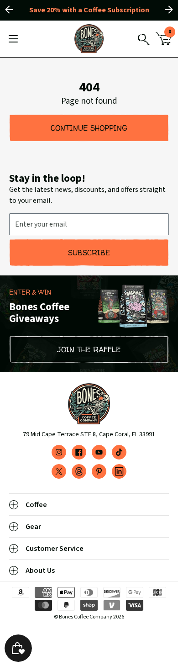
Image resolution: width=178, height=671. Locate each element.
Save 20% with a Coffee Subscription (89, 10)
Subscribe (89, 253)
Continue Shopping (89, 128)
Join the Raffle (89, 349)
